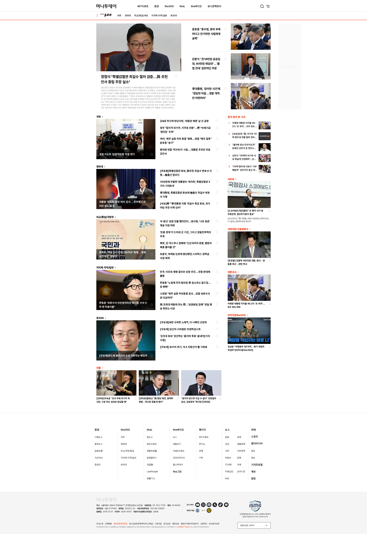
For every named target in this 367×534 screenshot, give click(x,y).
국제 (239, 464)
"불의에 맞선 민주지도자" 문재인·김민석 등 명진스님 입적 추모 (244, 148)
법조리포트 (152, 444)
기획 (201, 457)
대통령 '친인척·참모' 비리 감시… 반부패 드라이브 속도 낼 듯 (122, 203)
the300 (169, 6)
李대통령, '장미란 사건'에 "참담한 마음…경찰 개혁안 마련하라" (206, 93)
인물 (98, 367)
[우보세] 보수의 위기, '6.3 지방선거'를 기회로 (183, 346)
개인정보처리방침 (120, 524)
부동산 (228, 457)
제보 (253, 471)
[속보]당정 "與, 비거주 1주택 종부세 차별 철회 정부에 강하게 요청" (244, 137)
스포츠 (254, 436)
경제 (239, 437)
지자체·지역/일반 (159, 15)
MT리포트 (143, 6)
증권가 (98, 464)
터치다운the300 (237, 315)
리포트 (231, 179)
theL (182, 6)
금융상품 (99, 451)
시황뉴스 (99, 437)
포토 (253, 457)
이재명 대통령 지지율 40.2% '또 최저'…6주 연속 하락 (244, 126)
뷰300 (173, 15)
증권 (156, 6)
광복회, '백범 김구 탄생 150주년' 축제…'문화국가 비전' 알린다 (122, 254)
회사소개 (99, 524)
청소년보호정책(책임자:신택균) (141, 524)
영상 (253, 451)
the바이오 (196, 6)
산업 (227, 444)
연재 (201, 451)
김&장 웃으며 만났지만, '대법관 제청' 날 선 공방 (184, 120)
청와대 (128, 15)
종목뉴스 (99, 444)
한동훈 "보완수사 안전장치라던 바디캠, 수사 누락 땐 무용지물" (123, 304)
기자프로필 (257, 464)
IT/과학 (228, 464)
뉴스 (175, 437)
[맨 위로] (360, 522)
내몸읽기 (177, 444)
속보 (227, 478)
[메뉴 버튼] (268, 6)
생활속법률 (152, 451)
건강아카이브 (179, 457)
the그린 (177, 471)
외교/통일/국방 (141, 15)
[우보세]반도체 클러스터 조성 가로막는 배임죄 (123, 355)
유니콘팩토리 (214, 6)
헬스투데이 (178, 464)
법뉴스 (150, 437)
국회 (119, 15)
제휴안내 (175, 524)
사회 (227, 451)
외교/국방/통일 (127, 451)
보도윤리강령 (214, 524)
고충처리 (203, 524)
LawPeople (152, 471)
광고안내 (166, 524)
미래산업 (229, 471)
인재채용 (108, 524)
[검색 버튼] (262, 6)
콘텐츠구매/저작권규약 (190, 524)
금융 (227, 437)
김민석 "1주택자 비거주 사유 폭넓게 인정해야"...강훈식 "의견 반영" (244, 159)
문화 (239, 457)
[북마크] (176, 76)
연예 (253, 429)
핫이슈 (202, 444)
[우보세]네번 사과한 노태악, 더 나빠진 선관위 (183, 322)
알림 (253, 478)
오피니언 (241, 471)
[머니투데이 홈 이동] (106, 500)
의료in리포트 (179, 451)
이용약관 (158, 524)
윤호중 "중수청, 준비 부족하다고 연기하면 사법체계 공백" (206, 34)
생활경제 (241, 444)
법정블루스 (152, 457)
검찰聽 (150, 464)
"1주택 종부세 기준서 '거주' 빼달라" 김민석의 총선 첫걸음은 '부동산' (244, 170)
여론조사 (232, 272)
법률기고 (151, 478)
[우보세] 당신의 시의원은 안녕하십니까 (180, 329)
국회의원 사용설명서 (238, 229)
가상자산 (99, 457)
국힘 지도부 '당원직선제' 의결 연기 (117, 154)
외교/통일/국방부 (105, 217)
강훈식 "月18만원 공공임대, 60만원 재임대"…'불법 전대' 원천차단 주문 (206, 63)
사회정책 (241, 451)
